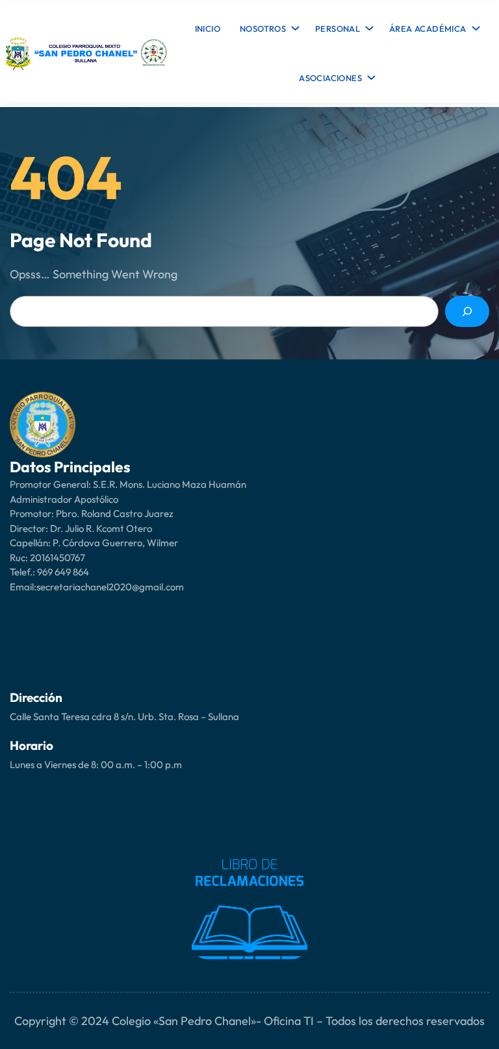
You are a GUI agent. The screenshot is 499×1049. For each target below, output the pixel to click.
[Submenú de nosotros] (293, 25)
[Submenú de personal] (367, 25)
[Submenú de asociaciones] (369, 74)
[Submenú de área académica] (473, 25)
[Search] (467, 311)
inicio (207, 28)
